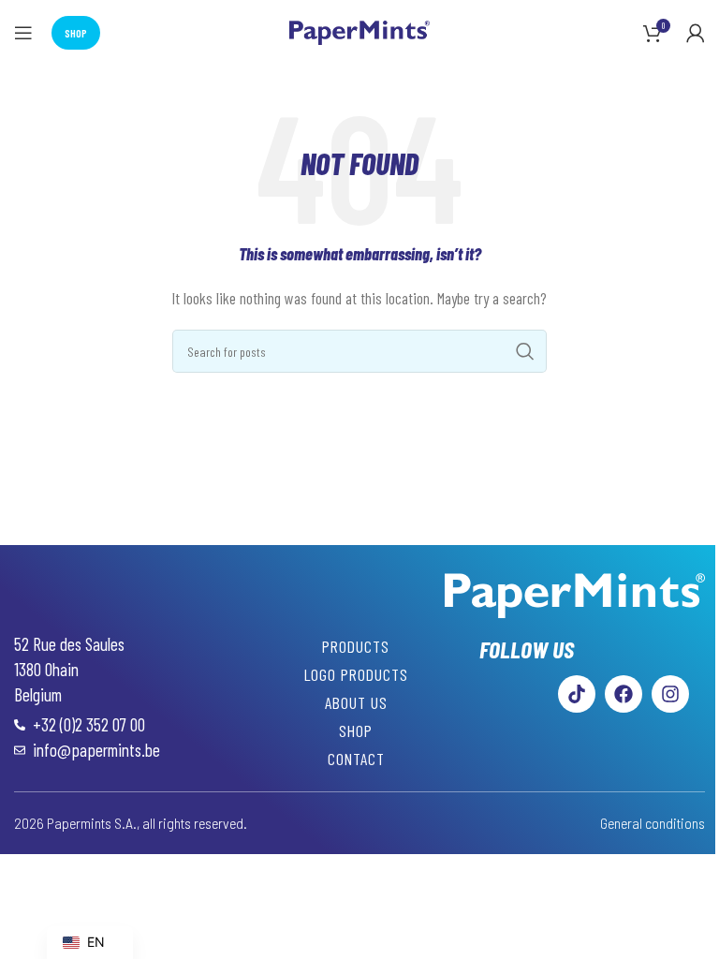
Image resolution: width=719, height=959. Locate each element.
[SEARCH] (525, 351)
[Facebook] (623, 694)
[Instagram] (670, 694)
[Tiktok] (576, 694)
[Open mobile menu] (23, 33)
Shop (76, 32)
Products (355, 646)
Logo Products (356, 674)
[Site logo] (359, 30)
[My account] (695, 33)
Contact (356, 758)
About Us (356, 702)
